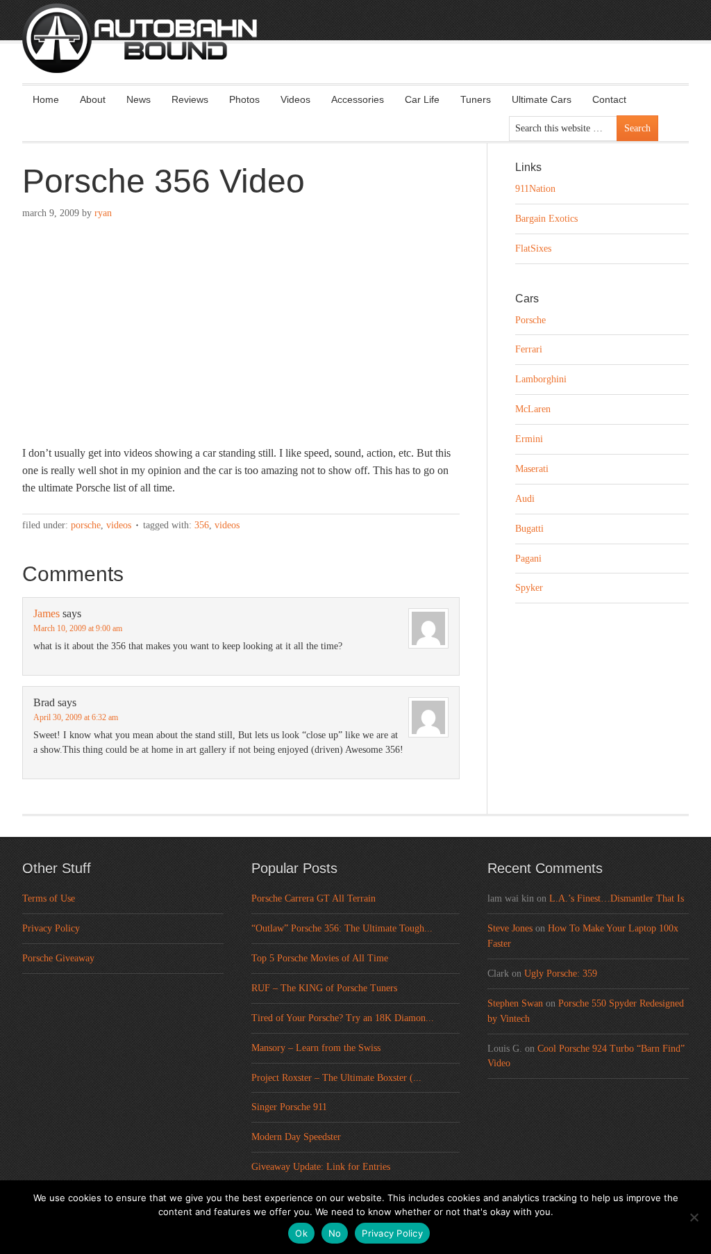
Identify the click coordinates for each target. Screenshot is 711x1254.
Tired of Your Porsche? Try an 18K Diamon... (342, 1018)
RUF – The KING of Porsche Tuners (324, 988)
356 (201, 525)
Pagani (528, 558)
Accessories (357, 99)
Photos (244, 99)
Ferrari (528, 349)
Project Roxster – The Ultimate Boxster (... (336, 1078)
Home (46, 99)
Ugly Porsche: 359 (560, 973)
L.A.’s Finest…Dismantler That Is (616, 898)
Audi (525, 499)
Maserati (532, 469)
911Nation (535, 189)
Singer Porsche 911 (289, 1107)
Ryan (103, 213)
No (335, 1233)
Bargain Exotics (546, 218)
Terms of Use (48, 898)
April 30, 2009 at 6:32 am (75, 717)
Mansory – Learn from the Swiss (315, 1048)
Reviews (190, 99)
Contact (609, 99)
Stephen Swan (515, 1003)
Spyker (529, 588)
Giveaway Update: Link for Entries (320, 1167)
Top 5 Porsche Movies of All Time (319, 958)
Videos (295, 99)
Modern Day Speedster (296, 1137)
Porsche (86, 525)
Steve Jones (510, 928)
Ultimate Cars (541, 99)
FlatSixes (533, 248)
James (46, 613)
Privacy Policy (51, 928)
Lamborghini (541, 379)
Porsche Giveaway (58, 958)
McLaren (533, 409)
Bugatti (529, 528)
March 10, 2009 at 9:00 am (77, 628)
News (138, 99)
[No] (694, 1217)
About (93, 99)
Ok (301, 1233)
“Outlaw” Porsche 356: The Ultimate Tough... (342, 928)
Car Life (422, 99)
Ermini (529, 439)
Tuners (475, 99)
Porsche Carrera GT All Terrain (313, 898)
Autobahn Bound (377, 50)
